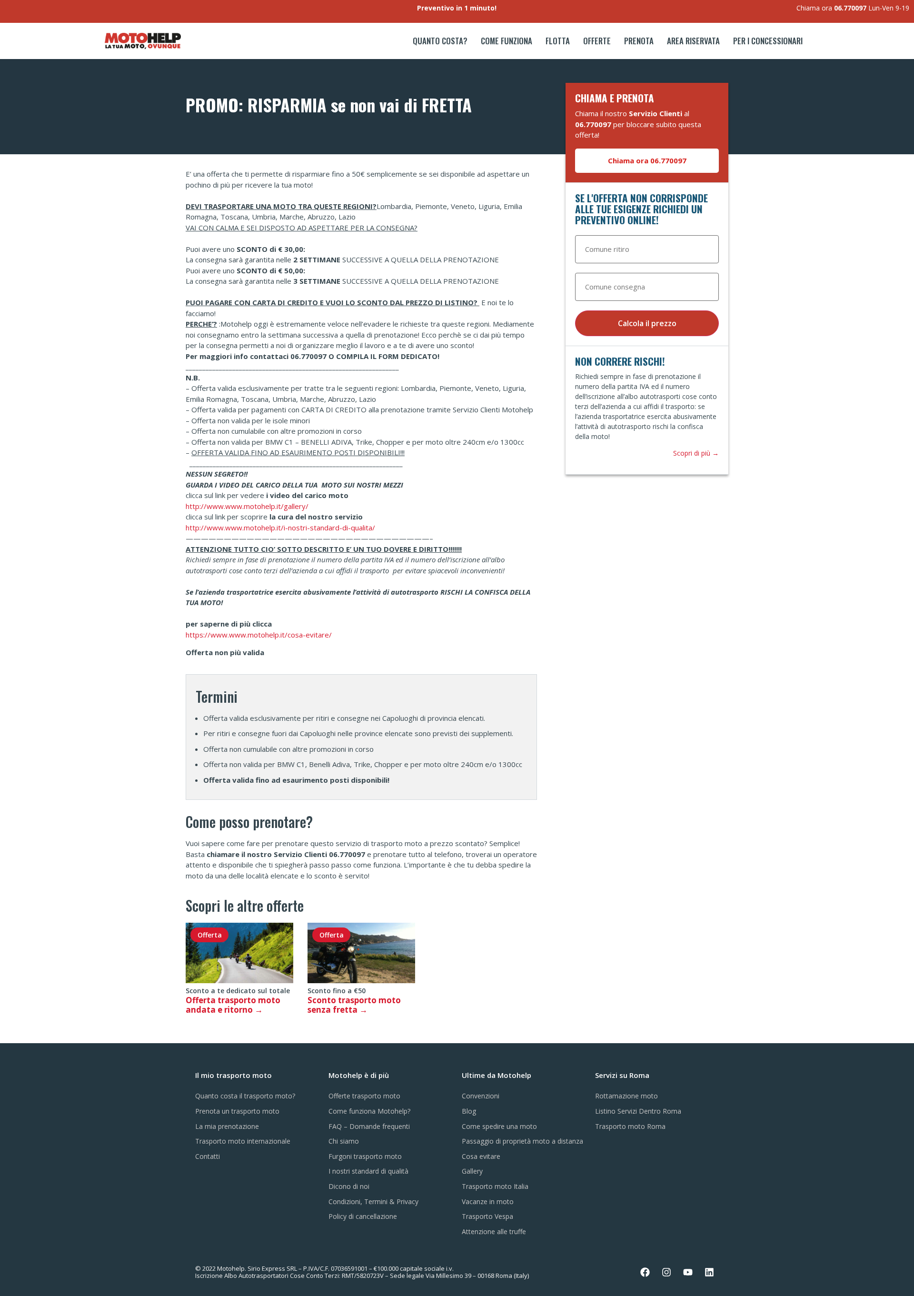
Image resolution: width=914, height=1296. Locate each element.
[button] (647, 161)
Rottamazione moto (626, 1095)
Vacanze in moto (488, 1201)
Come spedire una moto (499, 1126)
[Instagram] (666, 1272)
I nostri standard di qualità (368, 1171)
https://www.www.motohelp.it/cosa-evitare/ (259, 634)
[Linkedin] (709, 1272)
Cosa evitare (481, 1156)
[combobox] (647, 249)
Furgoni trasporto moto (365, 1156)
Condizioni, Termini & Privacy (373, 1201)
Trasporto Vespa (487, 1216)
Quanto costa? (440, 41)
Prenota (639, 41)
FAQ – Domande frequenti (369, 1126)
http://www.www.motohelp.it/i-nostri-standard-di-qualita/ (280, 527)
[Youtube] (687, 1272)
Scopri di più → (696, 453)
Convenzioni (480, 1095)
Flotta (558, 41)
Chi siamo (343, 1141)
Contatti (207, 1156)
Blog (469, 1111)
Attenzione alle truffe (494, 1231)
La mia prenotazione (227, 1126)
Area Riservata (693, 41)
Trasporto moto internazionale (242, 1141)
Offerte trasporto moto (364, 1095)
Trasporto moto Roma (630, 1126)
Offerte (597, 41)
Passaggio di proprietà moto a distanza (522, 1141)
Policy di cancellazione (362, 1216)
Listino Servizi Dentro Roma (638, 1111)
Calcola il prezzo (647, 323)
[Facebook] (645, 1272)
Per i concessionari (768, 41)
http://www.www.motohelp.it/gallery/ (247, 506)
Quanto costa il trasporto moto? (245, 1095)
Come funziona (506, 41)
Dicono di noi (348, 1186)
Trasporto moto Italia (495, 1186)
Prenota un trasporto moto (237, 1111)
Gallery (472, 1171)
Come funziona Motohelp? (369, 1111)
